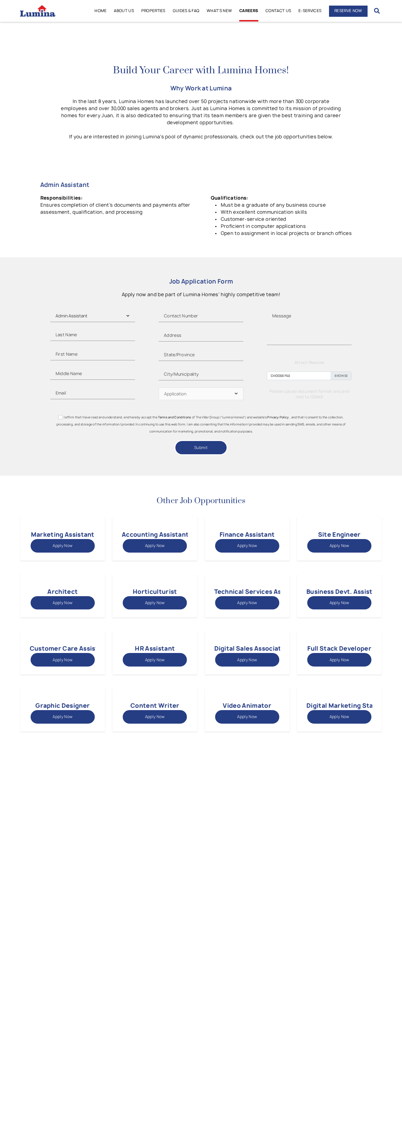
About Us (124, 10)
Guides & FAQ (186, 10)
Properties (153, 10)
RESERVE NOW (348, 10)
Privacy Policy (278, 417)
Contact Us (278, 10)
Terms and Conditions (174, 417)
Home (100, 10)
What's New (219, 10)
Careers (248, 10)
